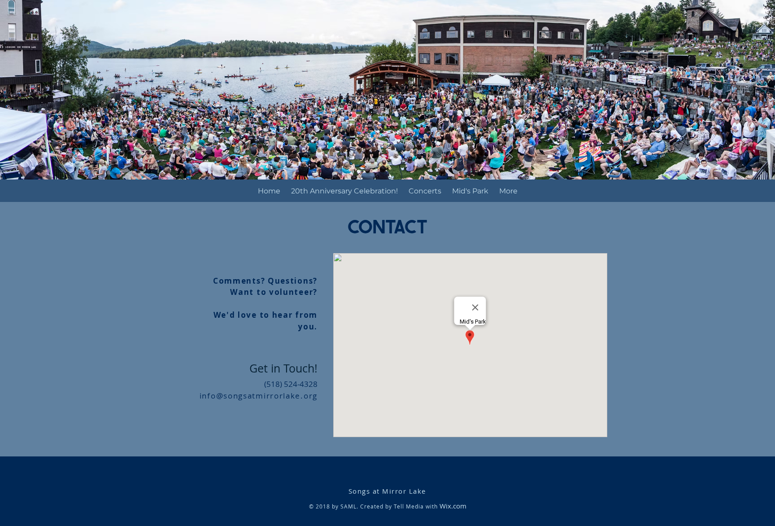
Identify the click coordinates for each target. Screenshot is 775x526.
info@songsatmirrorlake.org (259, 395)
